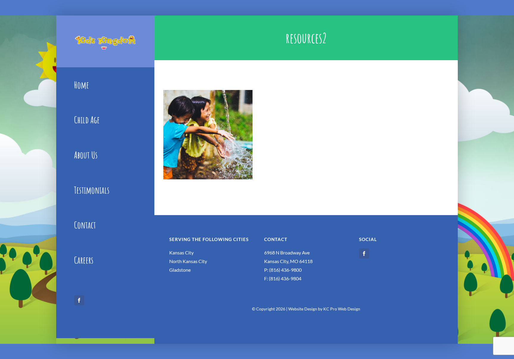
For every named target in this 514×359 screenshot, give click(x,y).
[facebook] (79, 300)
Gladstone (180, 270)
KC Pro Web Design (341, 308)
